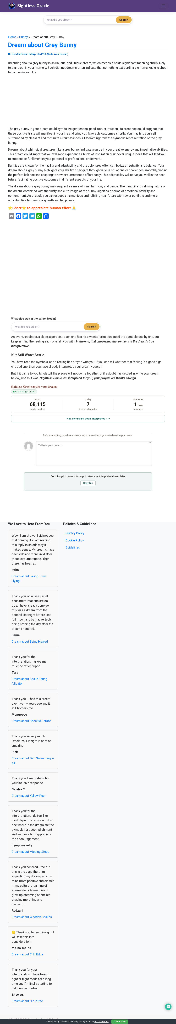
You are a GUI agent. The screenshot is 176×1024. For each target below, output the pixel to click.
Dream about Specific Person (31, 721)
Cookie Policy (74, 540)
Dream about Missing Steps (30, 851)
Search (123, 19)
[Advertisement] (88, 101)
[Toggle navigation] (163, 6)
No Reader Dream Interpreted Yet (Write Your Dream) (38, 54)
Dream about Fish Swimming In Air (33, 760)
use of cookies (102, 1021)
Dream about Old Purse (27, 1001)
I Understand (119, 1021)
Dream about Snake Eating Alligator (29, 681)
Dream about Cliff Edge (27, 954)
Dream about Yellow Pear (29, 795)
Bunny (23, 37)
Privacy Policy (74, 533)
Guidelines (72, 547)
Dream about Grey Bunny (42, 45)
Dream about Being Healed (30, 641)
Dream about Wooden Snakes (32, 917)
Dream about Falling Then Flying (29, 578)
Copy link (88, 483)
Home (12, 37)
